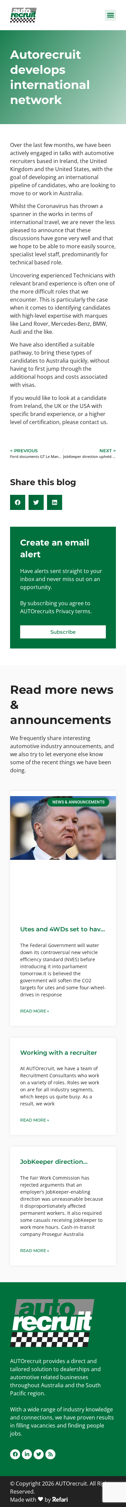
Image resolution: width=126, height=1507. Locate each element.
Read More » (34, 1011)
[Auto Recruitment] (23, 15)
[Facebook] (15, 1454)
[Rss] (50, 1454)
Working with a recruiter (58, 1052)
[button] (110, 15)
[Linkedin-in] (27, 1454)
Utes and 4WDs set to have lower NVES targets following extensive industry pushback (62, 929)
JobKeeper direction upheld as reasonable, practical (53, 1162)
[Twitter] (39, 1454)
